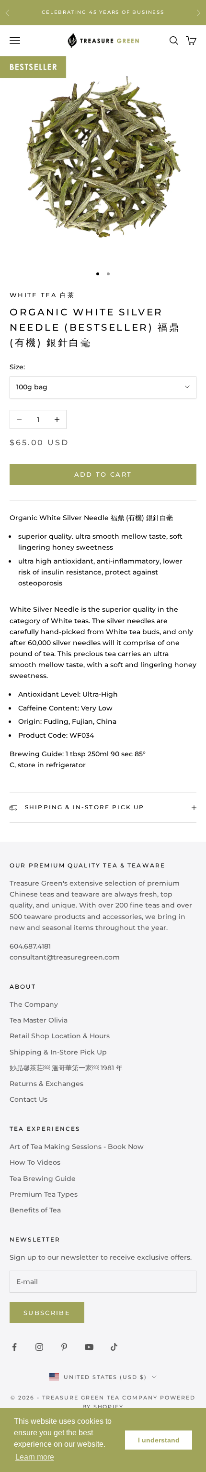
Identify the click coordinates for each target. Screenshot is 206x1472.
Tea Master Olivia (39, 1020)
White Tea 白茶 (42, 295)
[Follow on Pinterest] (64, 1347)
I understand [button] (159, 1440)
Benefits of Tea (35, 1210)
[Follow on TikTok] (114, 1347)
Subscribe (46, 1312)
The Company (34, 1004)
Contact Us (28, 1099)
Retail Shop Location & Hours (60, 1036)
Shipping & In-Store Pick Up (58, 1052)
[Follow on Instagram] (39, 1347)
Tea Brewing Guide (43, 1178)
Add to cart (103, 474)
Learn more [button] (34, 1457)
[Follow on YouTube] (89, 1347)
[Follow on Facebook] (14, 1347)
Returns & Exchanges (46, 1083)
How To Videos (35, 1162)
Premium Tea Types (44, 1194)
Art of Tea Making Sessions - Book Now (77, 1146)
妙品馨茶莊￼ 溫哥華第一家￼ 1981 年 (66, 1068)
